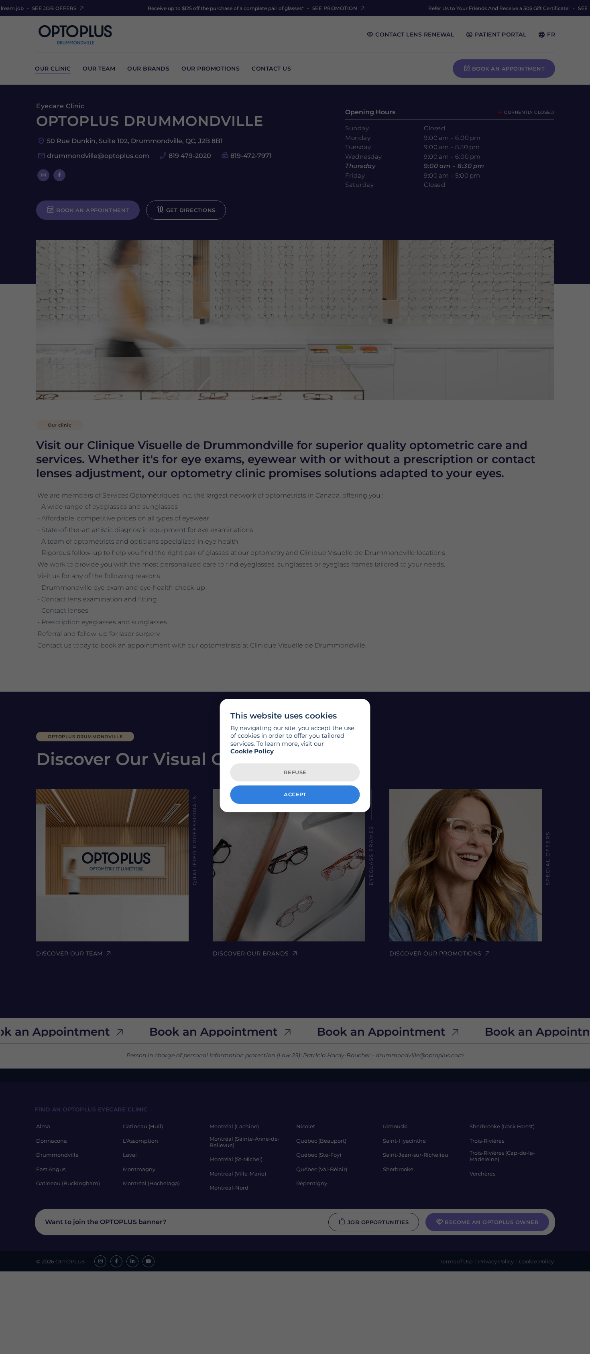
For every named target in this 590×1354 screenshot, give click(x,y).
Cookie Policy (252, 751)
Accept (295, 794)
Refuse (295, 772)
